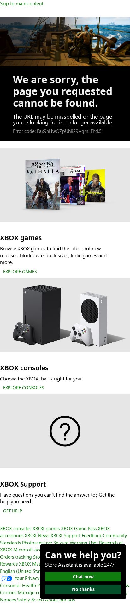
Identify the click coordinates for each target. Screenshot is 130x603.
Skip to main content (21, 3)
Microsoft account (32, 549)
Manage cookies (35, 592)
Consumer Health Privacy (26, 585)
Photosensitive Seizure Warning (54, 542)
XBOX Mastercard (37, 564)
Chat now (83, 577)
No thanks (83, 589)
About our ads (60, 599)
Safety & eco (30, 599)
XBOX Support (65, 535)
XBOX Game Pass (79, 528)
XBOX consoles (15, 528)
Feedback (92, 535)
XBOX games (46, 528)
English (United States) (23, 571)
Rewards (9, 564)
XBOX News (37, 535)
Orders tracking (16, 557)
